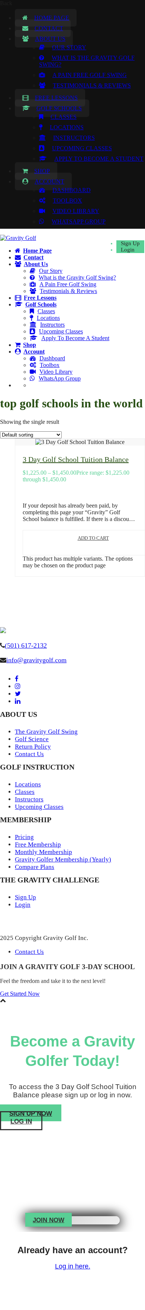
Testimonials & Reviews (92, 85)
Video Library (75, 211)
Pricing (24, 837)
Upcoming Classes (82, 148)
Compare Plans (34, 866)
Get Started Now (20, 993)
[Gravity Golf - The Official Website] (18, 238)
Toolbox (67, 200)
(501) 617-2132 (26, 645)
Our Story (69, 47)
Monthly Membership (43, 852)
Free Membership (38, 844)
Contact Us (29, 754)
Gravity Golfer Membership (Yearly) (63, 859)
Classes (64, 117)
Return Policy (33, 746)
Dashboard (71, 190)
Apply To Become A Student (99, 158)
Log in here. (72, 1266)
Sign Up (130, 243)
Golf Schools (59, 108)
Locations (67, 127)
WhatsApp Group (79, 221)
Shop (42, 171)
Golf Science (32, 739)
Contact (49, 28)
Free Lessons (56, 98)
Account (49, 181)
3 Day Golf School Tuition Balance (76, 459)
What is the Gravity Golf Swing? (77, 277)
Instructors (74, 138)
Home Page (51, 18)
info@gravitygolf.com (36, 660)
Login (128, 250)
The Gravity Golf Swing (46, 731)
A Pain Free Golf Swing (89, 75)
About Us (50, 39)
